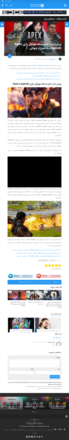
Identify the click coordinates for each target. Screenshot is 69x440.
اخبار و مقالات (61, 18)
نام (58, 369)
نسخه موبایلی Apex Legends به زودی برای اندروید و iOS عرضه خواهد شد (37, 79)
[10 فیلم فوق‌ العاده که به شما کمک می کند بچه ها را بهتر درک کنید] (21, 325)
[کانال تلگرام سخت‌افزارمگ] (37, 437)
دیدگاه (56, 338)
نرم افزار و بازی (49, 18)
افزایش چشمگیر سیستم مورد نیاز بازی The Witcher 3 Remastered (34, 282)
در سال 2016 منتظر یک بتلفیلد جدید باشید (36, 303)
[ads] (34, 12)
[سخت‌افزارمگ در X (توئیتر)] (30, 437)
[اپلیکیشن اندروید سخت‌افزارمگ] (39, 437)
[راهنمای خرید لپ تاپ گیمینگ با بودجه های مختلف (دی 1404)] (11, 403)
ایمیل (31, 369)
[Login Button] (3, 5)
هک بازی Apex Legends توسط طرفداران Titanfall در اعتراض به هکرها (38, 256)
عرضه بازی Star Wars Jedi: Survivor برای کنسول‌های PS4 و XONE (18, 304)
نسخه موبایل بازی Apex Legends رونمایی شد (45, 76)
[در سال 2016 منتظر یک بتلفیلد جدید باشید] (35, 295)
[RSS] (42, 437)
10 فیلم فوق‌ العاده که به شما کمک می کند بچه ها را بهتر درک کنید (21, 331)
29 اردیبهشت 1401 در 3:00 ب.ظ (39, 342)
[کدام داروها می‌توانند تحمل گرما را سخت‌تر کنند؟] (48, 325)
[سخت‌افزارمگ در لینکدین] (27, 437)
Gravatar (46, 389)
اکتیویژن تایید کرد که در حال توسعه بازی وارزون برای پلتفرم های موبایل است (37, 73)
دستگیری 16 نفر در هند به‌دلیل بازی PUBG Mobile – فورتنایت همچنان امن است (35, 250)
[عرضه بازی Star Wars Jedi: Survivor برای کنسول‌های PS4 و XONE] (17, 295)
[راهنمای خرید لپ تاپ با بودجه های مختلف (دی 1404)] (34, 403)
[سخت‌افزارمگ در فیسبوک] (32, 437)
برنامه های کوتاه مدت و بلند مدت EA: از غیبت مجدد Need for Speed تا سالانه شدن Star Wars (53, 305)
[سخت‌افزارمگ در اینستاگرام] (34, 437)
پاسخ (54, 346)
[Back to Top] (34, 420)
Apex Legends (38, 65)
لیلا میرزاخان (52, 59)
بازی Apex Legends (43, 260)
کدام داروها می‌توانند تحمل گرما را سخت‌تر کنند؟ (48, 331)
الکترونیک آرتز (52, 260)
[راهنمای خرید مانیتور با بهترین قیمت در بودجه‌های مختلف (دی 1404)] (57, 403)
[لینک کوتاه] (36, 59)
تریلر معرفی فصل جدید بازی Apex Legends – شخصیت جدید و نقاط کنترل (37, 253)
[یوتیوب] (48, 276)
